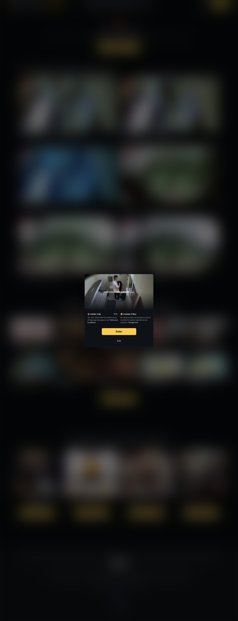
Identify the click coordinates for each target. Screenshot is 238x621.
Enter (119, 331)
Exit (119, 341)
